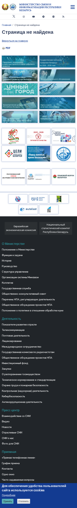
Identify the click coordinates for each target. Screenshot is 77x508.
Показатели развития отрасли (19, 324)
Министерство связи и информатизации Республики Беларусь (40, 7)
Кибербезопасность (13, 396)
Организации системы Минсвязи (20, 277)
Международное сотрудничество (21, 346)
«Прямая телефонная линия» (18, 457)
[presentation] (3, 229)
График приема (11, 463)
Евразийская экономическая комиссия (21, 228)
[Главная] (10, 7)
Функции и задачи (12, 255)
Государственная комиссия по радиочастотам (28, 352)
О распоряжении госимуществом (21, 374)
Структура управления (15, 271)
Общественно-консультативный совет (24, 294)
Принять (7, 501)
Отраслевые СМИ (12, 432)
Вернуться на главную (15, 40)
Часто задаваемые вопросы (18, 480)
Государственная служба (16, 288)
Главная (6, 25)
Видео (6, 421)
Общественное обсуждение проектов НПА (27, 305)
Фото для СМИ (10, 443)
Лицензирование (12, 341)
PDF (8, 48)
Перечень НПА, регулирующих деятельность (28, 299)
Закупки (6, 369)
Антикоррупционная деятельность (22, 402)
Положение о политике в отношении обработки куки (32, 310)
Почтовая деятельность (16, 335)
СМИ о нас (8, 438)
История (6, 260)
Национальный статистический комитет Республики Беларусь (55, 228)
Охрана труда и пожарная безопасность (25, 385)
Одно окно (8, 474)
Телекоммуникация (13, 330)
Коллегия (7, 283)
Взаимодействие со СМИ (16, 416)
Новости (7, 427)
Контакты (7, 469)
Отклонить (24, 501)
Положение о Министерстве (18, 249)
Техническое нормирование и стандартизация (28, 380)
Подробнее (8, 495)
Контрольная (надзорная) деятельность (25, 391)
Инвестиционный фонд (15, 363)
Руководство (9, 266)
